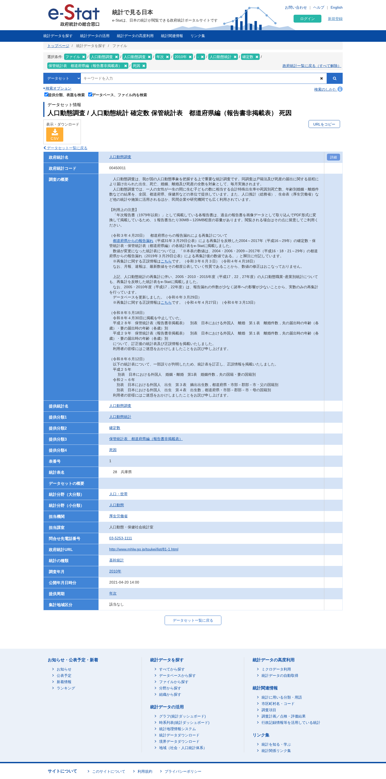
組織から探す (170, 694)
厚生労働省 (118, 516)
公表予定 (64, 675)
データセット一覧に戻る (66, 148)
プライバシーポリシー (183, 771)
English (337, 7)
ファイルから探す (174, 682)
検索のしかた (325, 89)
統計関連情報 (172, 36)
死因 (113, 450)
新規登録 (335, 19)
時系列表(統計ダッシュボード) (184, 722)
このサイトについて (108, 771)
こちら (166, 261)
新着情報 (64, 682)
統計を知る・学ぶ (276, 744)
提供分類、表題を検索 (66, 95)
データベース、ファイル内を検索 (119, 95)
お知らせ (64, 669)
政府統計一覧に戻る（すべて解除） (312, 66)
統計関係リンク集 (276, 750)
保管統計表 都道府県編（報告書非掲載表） (146, 439)
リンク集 (197, 36)
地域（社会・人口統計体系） (183, 748)
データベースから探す (177, 675)
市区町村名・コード (278, 703)
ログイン (307, 19)
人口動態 (116, 505)
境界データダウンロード (179, 741)
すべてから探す (172, 669)
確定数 (114, 428)
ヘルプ (318, 7)
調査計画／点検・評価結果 (284, 716)
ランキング (66, 688)
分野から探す (170, 688)
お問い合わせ (296, 7)
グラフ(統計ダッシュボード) (182, 716)
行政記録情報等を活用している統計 (291, 722)
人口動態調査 (120, 157)
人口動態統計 (120, 417)
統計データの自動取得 (280, 675)
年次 (113, 593)
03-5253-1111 (120, 538)
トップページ (58, 46)
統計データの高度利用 (135, 36)
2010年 (115, 571)
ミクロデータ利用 (276, 669)
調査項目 (269, 710)
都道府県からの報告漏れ (133, 241)
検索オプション (58, 88)
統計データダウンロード (179, 735)
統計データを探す (58, 36)
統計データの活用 (94, 36)
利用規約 (145, 771)
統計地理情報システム (177, 729)
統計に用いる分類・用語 (282, 697)
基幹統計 (116, 560)
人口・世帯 (118, 494)
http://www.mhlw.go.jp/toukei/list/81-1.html (143, 549)
